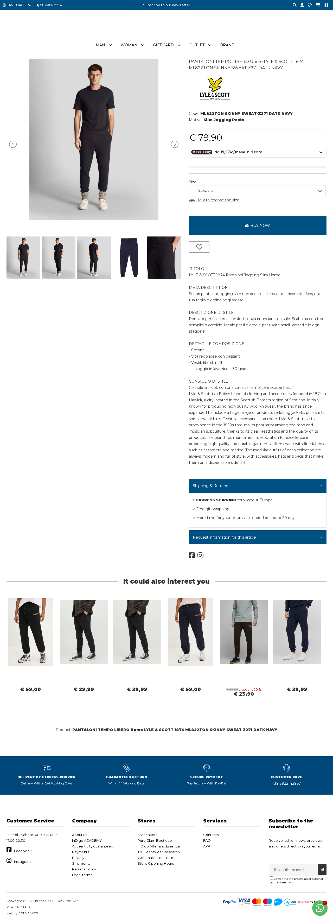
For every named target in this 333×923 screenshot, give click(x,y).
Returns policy (84, 869)
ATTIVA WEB (28, 913)
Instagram (22, 861)
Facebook (23, 851)
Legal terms (82, 875)
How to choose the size (217, 200)
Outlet (196, 45)
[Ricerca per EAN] (324, 5)
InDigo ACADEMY (87, 840)
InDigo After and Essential (159, 846)
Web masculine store (155, 858)
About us (79, 835)
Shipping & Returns (210, 485)
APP (206, 846)
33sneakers (147, 835)
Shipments (81, 863)
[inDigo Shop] (166, 36)
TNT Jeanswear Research (159, 852)
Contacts (211, 835)
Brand (227, 45)
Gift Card (163, 45)
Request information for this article (224, 537)
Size (192, 182)
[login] (300, 5)
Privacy (78, 858)
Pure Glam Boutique (155, 840)
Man (100, 45)
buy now (259, 225)
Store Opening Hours (156, 863)
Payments (80, 852)
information (285, 882)
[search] (293, 5)
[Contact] (308, 5)
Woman (129, 45)
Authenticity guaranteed (92, 846)
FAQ (207, 840)
